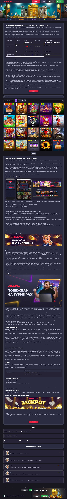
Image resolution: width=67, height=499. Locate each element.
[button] (1, 10)
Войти (44, 1)
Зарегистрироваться (35, 1)
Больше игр (34, 153)
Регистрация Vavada (33, 421)
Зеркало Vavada (33, 91)
